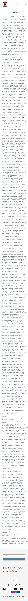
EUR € (13, 580)
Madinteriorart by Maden (11, 596)
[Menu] (25, 4)
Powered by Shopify (21, 596)
